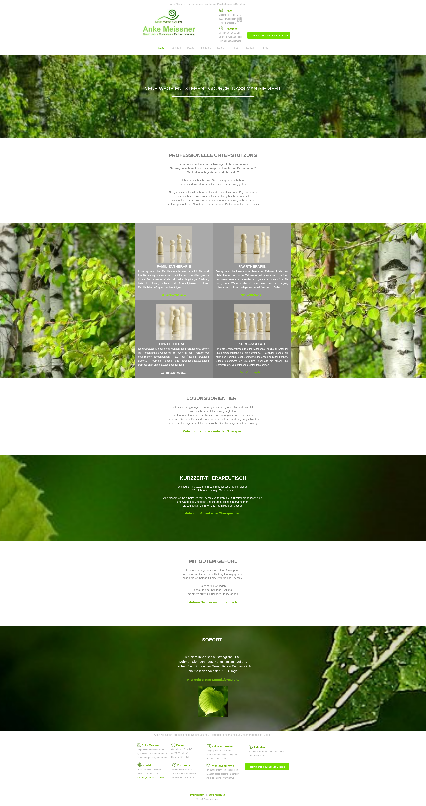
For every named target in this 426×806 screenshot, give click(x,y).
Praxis (228, 10)
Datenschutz (217, 794)
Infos (235, 47)
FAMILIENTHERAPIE (174, 266)
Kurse (220, 47)
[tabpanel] (231, 16)
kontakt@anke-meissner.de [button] (150, 777)
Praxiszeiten (231, 28)
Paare (190, 47)
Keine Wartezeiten (223, 746)
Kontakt (250, 47)
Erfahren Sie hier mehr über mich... (213, 602)
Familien (176, 47)
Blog (265, 47)
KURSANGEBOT (252, 344)
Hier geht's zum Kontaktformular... (213, 679)
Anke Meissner (151, 745)
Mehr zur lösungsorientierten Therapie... (213, 431)
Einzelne (206, 47)
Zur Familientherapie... (174, 295)
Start (161, 47)
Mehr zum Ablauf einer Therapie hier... (213, 513)
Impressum (197, 794)
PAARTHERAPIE (252, 266)
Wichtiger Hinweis (222, 765)
